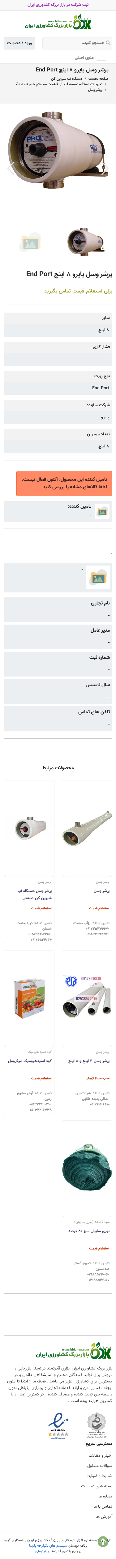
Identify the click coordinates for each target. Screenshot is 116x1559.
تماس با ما (102, 1506)
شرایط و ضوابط (99, 1476)
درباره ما (105, 1496)
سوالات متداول (99, 1466)
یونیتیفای (42, 1551)
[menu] (101, 57)
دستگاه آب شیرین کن (66, 79)
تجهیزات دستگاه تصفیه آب (83, 84)
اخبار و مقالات (100, 1455)
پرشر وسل (95, 90)
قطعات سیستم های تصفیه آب (36, 84)
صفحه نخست (98, 79)
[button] (105, 168)
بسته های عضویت (96, 1486)
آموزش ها (104, 1517)
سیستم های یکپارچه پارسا (48, 1545)
